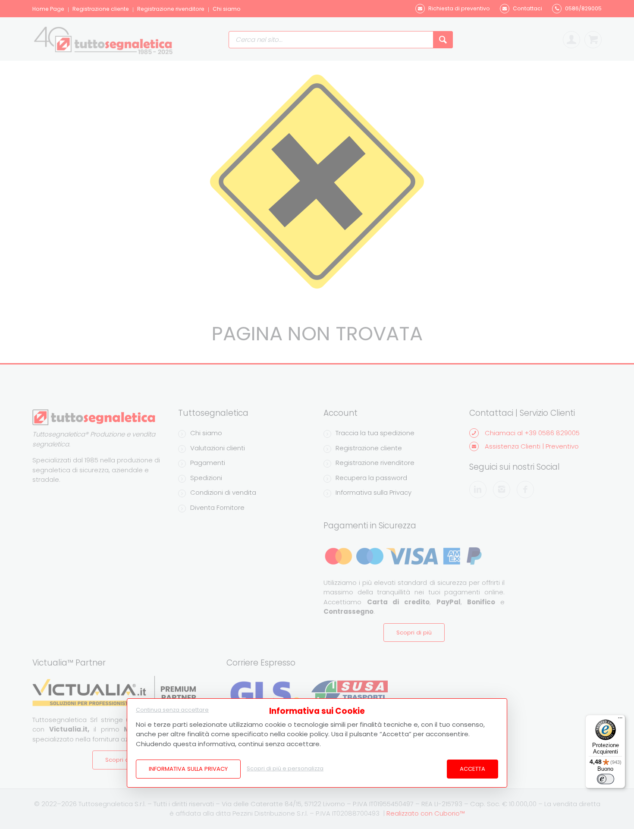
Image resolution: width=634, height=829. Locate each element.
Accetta (472, 769)
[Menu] (620, 720)
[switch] (605, 779)
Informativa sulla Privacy (188, 769)
